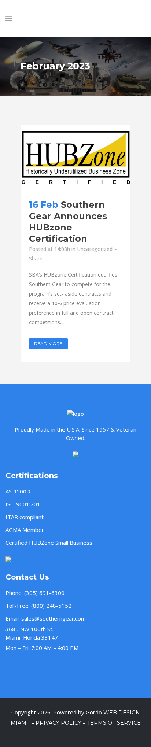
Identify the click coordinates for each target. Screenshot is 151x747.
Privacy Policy (58, 723)
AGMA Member (24, 529)
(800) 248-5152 (51, 605)
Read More (48, 343)
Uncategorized (95, 248)
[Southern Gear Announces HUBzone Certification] (75, 158)
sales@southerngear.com (53, 618)
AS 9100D (17, 491)
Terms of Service (114, 723)
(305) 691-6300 (44, 592)
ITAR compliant (24, 517)
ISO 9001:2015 (24, 504)
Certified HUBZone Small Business (48, 542)
